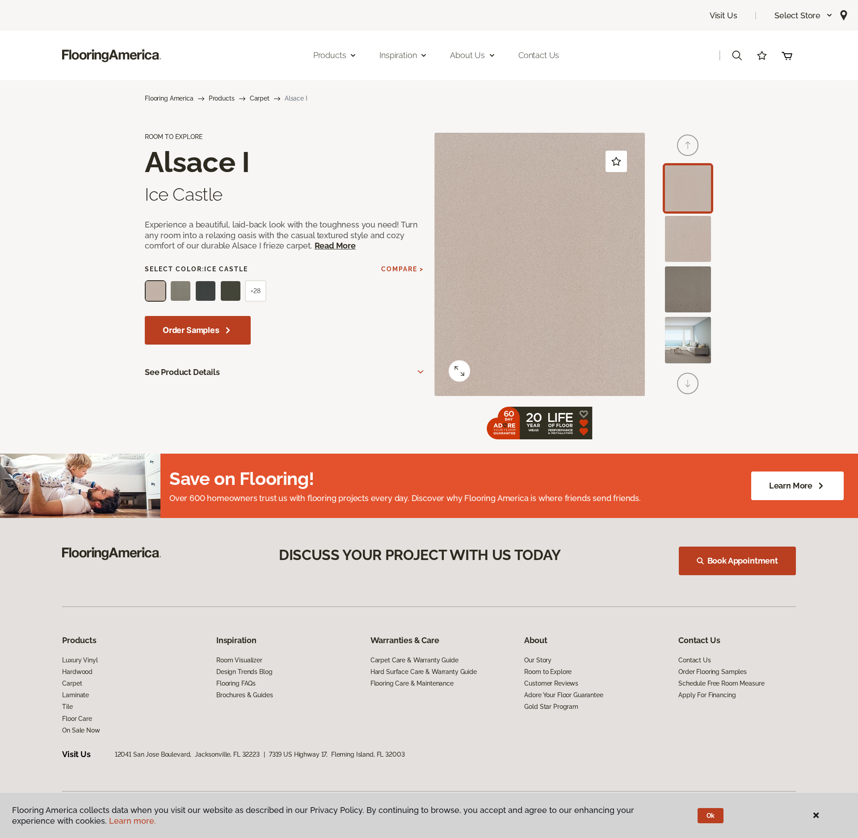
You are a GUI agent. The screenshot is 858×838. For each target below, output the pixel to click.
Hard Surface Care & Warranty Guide (423, 671)
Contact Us (538, 55)
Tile (67, 706)
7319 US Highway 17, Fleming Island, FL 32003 (337, 754)
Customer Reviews (551, 683)
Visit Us (723, 15)
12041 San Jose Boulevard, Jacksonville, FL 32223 (187, 754)
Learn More (790, 485)
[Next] (687, 383)
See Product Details (182, 372)
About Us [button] (467, 55)
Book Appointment (742, 560)
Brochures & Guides (244, 695)
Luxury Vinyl (79, 660)
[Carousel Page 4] (688, 340)
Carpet (259, 98)
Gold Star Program (551, 706)
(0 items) (787, 55)
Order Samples (191, 330)
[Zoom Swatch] (459, 371)
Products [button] (329, 55)
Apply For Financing (707, 695)
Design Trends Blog (244, 671)
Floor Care (77, 718)
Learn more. (132, 820)
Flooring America (169, 98)
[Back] (687, 145)
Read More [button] (335, 245)
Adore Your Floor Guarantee (563, 695)
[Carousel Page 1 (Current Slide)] (688, 188)
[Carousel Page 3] (688, 289)
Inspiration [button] (397, 55)
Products (222, 98)
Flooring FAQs (236, 683)
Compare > (402, 269)
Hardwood (77, 671)
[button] (803, 15)
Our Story (537, 660)
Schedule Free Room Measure (721, 683)
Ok (711, 815)
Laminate (75, 695)
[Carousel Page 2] (688, 239)
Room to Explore (548, 671)
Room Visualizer (239, 660)
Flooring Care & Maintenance (412, 683)
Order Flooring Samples (712, 671)
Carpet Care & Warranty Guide (414, 660)
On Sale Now (81, 730)
